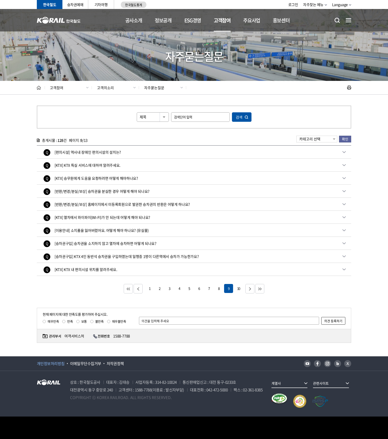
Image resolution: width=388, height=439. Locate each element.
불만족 (99, 321)
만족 (70, 321)
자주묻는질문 (154, 87)
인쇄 (349, 87)
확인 (345, 139)
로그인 (293, 4)
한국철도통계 (133, 4)
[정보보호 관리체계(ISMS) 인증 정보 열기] (320, 401)
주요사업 (251, 20)
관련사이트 (321, 383)
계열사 (276, 383)
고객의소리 (105, 87)
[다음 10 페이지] (249, 288)
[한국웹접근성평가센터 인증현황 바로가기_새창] (279, 401)
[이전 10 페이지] (138, 288)
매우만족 (53, 321)
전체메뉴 (348, 20)
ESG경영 (192, 20)
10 (238, 288)
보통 (84, 321)
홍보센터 (281, 20)
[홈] (39, 88)
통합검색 (337, 20)
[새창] (307, 363)
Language (340, 4)
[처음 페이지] (128, 288)
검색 (239, 117)
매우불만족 (119, 321)
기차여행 (101, 4)
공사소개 (133, 20)
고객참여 (222, 20)
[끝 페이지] (259, 288)
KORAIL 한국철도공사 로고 (59, 20)
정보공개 (163, 20)
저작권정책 (115, 363)
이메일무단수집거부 (85, 363)
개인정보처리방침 (51, 363)
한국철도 (49, 4)
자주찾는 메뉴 (313, 4)
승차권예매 (75, 4)
